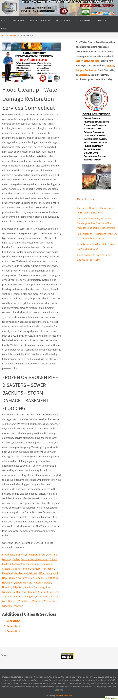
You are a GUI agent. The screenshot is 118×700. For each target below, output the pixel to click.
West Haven (24, 601)
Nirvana (58, 695)
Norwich (6, 587)
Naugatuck (52, 573)
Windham (7, 605)
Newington (8, 582)
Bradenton (90, 70)
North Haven (34, 582)
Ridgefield (17, 587)
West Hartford (9, 601)
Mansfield (7, 573)
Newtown (20, 582)
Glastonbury (32, 564)
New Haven (22, 577)
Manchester (48, 568)
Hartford (36, 568)
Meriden (18, 573)
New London (36, 577)
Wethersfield (50, 601)
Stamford (32, 592)
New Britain (8, 577)
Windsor (18, 605)
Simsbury (39, 587)
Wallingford (28, 596)
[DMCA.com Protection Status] (67, 658)
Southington (19, 592)
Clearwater (82, 60)
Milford (41, 573)
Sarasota (94, 60)
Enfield (53, 559)
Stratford (43, 592)
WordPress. (68, 695)
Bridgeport (32, 554)
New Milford (51, 577)
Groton (6, 568)
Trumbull (7, 596)
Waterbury (41, 596)
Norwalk (46, 582)
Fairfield (6, 564)
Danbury (6, 559)
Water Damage (13, 35)
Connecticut (13, 620)
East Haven (42, 559)
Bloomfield (8, 554)
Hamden (25, 568)
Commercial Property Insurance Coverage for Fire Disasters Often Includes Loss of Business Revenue (96, 223)
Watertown (54, 596)
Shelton (28, 587)
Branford (20, 554)
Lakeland (84, 74)
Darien (16, 559)
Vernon (17, 596)
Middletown (30, 573)
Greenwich (46, 564)
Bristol (42, 554)
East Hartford (28, 559)
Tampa (79, 70)
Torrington (54, 592)
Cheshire (52, 554)
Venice (110, 65)
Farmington (18, 564)
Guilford (15, 568)
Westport (37, 601)
